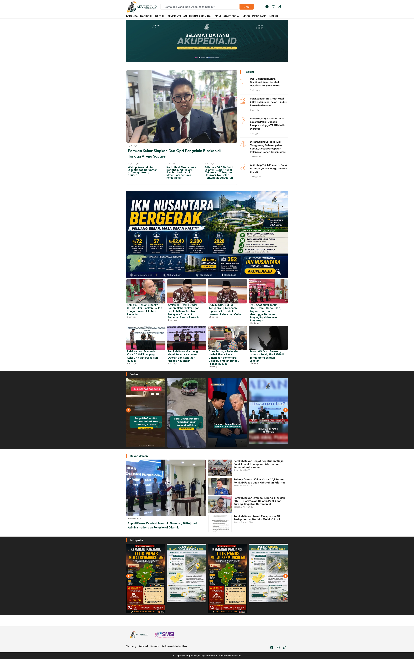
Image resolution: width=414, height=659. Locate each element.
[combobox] (199, 7)
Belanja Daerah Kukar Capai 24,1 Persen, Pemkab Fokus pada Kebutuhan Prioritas (259, 481)
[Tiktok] (280, 7)
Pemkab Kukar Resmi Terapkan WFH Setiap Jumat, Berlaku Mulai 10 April (257, 518)
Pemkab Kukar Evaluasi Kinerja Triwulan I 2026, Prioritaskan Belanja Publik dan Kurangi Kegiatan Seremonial (260, 501)
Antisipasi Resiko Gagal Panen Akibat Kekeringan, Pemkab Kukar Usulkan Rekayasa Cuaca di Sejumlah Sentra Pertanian (184, 311)
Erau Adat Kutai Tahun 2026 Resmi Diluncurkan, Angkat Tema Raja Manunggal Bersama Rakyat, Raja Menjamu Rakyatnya (265, 312)
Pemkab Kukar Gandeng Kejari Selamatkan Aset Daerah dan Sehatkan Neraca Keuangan (183, 356)
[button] (128, 410)
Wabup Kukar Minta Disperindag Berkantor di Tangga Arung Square (142, 171)
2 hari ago (254, 323)
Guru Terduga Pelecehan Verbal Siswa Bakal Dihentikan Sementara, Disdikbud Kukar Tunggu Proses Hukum (224, 357)
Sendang (236, 655)
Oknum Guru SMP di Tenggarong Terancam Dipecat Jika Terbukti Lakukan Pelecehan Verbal (225, 309)
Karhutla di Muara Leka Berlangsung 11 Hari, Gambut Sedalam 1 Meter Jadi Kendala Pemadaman (181, 172)
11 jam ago (133, 163)
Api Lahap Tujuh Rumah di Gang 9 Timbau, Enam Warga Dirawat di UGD (268, 168)
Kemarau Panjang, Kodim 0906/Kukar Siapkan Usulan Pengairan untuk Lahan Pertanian (144, 309)
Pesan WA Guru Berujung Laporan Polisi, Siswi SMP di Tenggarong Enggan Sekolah (267, 356)
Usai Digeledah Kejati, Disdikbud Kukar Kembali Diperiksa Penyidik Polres (265, 82)
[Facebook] (267, 7)
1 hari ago (171, 163)
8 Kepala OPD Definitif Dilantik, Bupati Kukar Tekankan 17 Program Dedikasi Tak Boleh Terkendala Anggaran (219, 172)
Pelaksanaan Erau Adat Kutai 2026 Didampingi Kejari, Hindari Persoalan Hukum (268, 102)
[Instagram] (273, 7)
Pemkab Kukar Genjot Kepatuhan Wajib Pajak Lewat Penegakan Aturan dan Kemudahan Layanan (258, 464)
